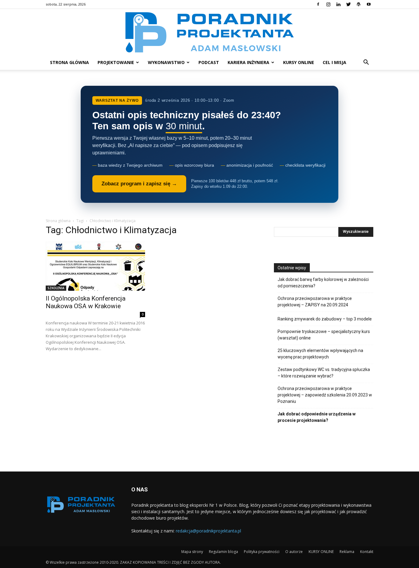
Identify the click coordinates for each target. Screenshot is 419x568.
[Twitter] (348, 4)
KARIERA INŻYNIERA (248, 62)
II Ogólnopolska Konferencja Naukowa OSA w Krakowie (85, 302)
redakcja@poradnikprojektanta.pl (208, 531)
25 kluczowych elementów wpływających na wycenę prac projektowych (320, 353)
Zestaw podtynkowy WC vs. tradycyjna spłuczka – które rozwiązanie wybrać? (324, 372)
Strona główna (69, 62)
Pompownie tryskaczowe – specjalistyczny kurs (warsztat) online (324, 334)
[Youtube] (368, 4)
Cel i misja (334, 62)
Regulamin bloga (223, 551)
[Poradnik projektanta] (210, 32)
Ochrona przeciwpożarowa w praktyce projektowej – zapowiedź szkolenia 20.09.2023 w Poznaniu (325, 395)
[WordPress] (358, 4)
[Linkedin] (338, 4)
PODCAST (208, 62)
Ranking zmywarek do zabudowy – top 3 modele (325, 318)
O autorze (294, 551)
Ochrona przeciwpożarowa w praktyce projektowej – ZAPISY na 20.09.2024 (315, 301)
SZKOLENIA (56, 288)
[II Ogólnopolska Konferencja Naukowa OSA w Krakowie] (95, 266)
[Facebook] (318, 4)
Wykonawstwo (166, 62)
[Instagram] (328, 4)
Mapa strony (192, 551)
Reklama (347, 551)
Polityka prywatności (261, 551)
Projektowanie (116, 62)
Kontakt (366, 551)
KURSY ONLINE (298, 62)
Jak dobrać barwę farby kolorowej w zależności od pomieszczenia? (323, 282)
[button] (366, 63)
